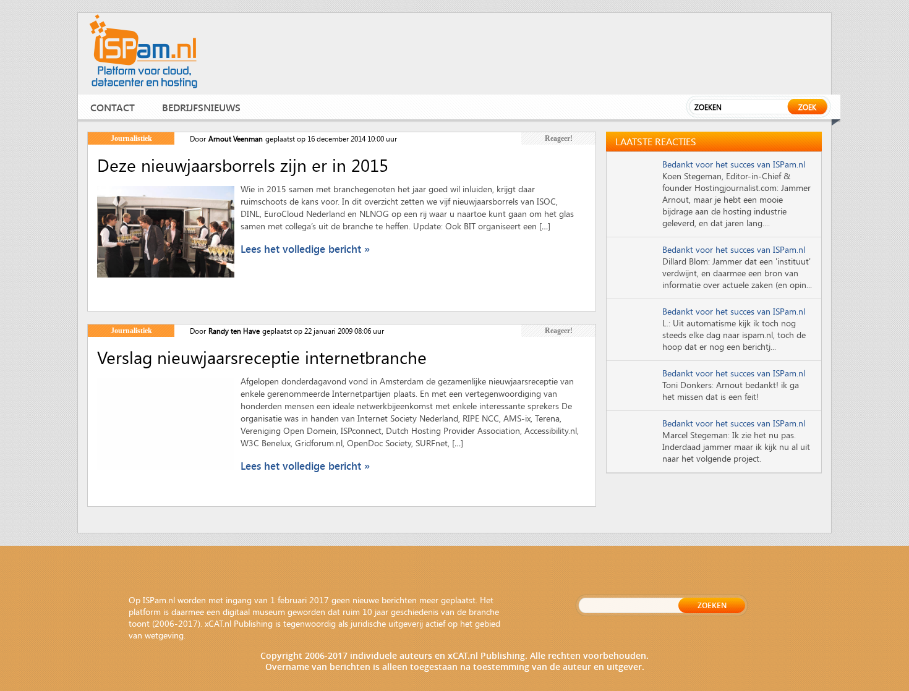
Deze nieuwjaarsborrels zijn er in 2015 (242, 165)
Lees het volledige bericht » (305, 249)
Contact (112, 107)
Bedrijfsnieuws (201, 107)
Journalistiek (131, 138)
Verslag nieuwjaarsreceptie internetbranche (262, 357)
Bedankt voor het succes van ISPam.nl (733, 164)
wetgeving (164, 635)
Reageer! (559, 138)
